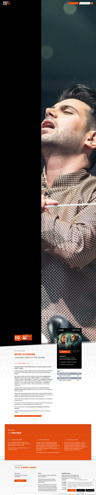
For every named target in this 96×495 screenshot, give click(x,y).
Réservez (64, 351)
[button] (93, 479)
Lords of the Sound (28, 415)
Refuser (80, 490)
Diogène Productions (19, 415)
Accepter (71, 490)
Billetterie (73, 3)
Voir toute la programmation (20, 350)
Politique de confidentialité (80, 492)
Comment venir (85, 3)
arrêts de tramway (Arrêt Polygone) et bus (71, 478)
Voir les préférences (90, 490)
